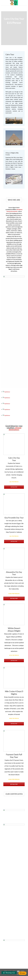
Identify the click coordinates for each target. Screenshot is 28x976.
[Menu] (2, 2)
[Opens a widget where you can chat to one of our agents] (22, 973)
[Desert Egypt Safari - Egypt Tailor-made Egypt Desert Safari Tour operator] (14, 2)
